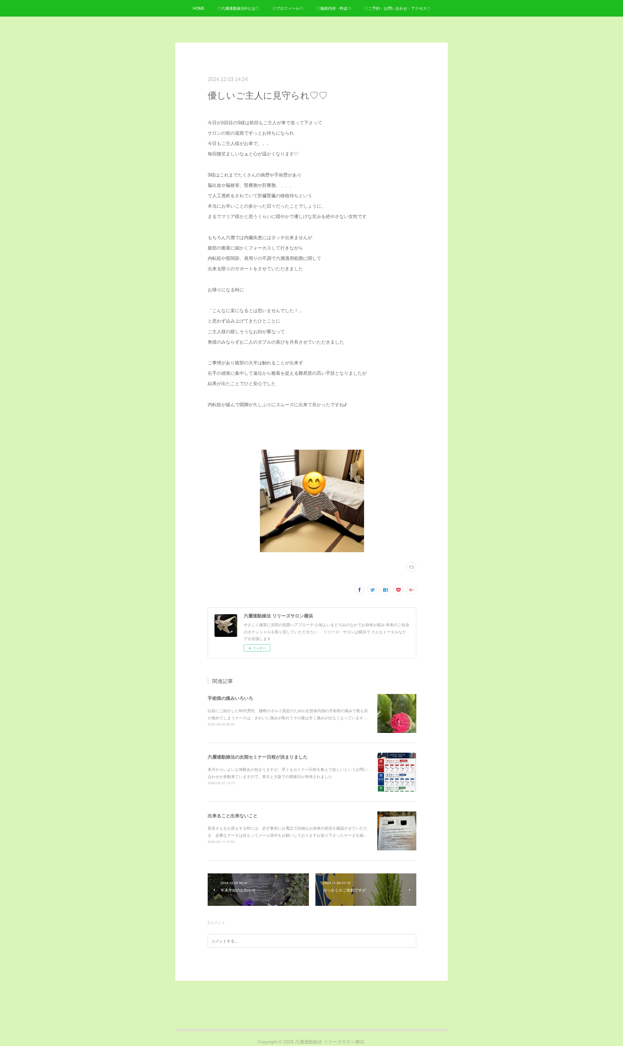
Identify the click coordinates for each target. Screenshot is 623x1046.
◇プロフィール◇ (287, 8)
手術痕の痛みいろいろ (230, 698)
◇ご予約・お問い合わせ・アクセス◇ (397, 8)
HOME (198, 8)
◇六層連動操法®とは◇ (238, 8)
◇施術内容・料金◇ (333, 8)
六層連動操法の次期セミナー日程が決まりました (258, 756)
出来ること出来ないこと (233, 815)
